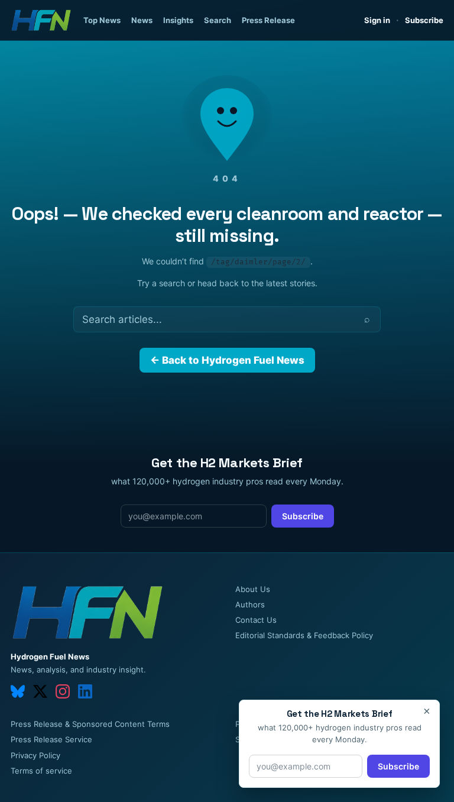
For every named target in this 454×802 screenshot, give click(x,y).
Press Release (268, 20)
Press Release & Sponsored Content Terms (90, 724)
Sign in (377, 20)
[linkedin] (85, 691)
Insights (178, 20)
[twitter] (40, 691)
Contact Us (256, 620)
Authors (250, 604)
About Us (252, 589)
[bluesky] (18, 691)
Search (217, 20)
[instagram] (63, 691)
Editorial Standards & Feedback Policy (304, 635)
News (142, 20)
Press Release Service (51, 739)
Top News (102, 20)
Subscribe (424, 20)
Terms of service (41, 770)
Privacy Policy (35, 755)
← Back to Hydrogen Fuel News (227, 360)
